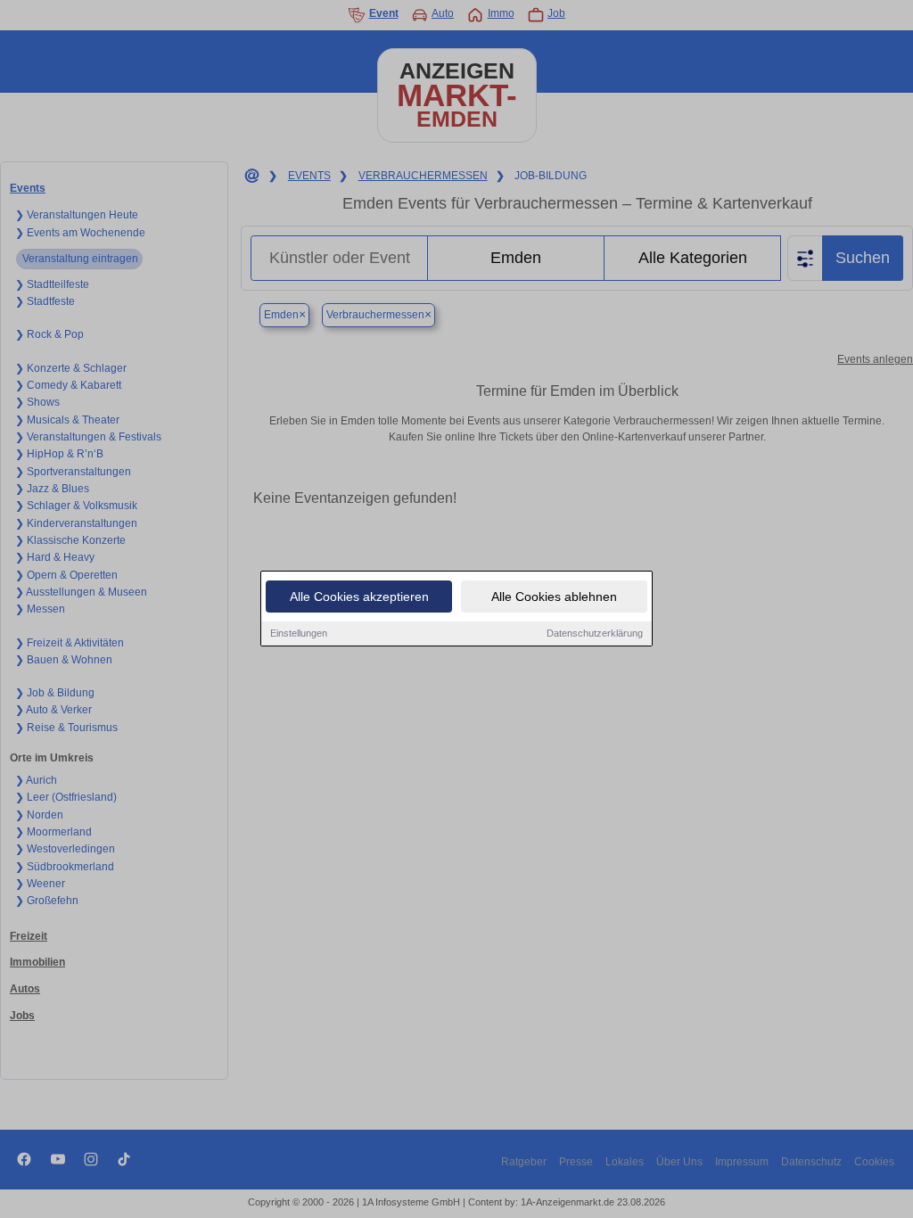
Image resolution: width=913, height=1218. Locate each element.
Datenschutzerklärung (595, 633)
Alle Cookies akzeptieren (359, 596)
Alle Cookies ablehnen (554, 596)
